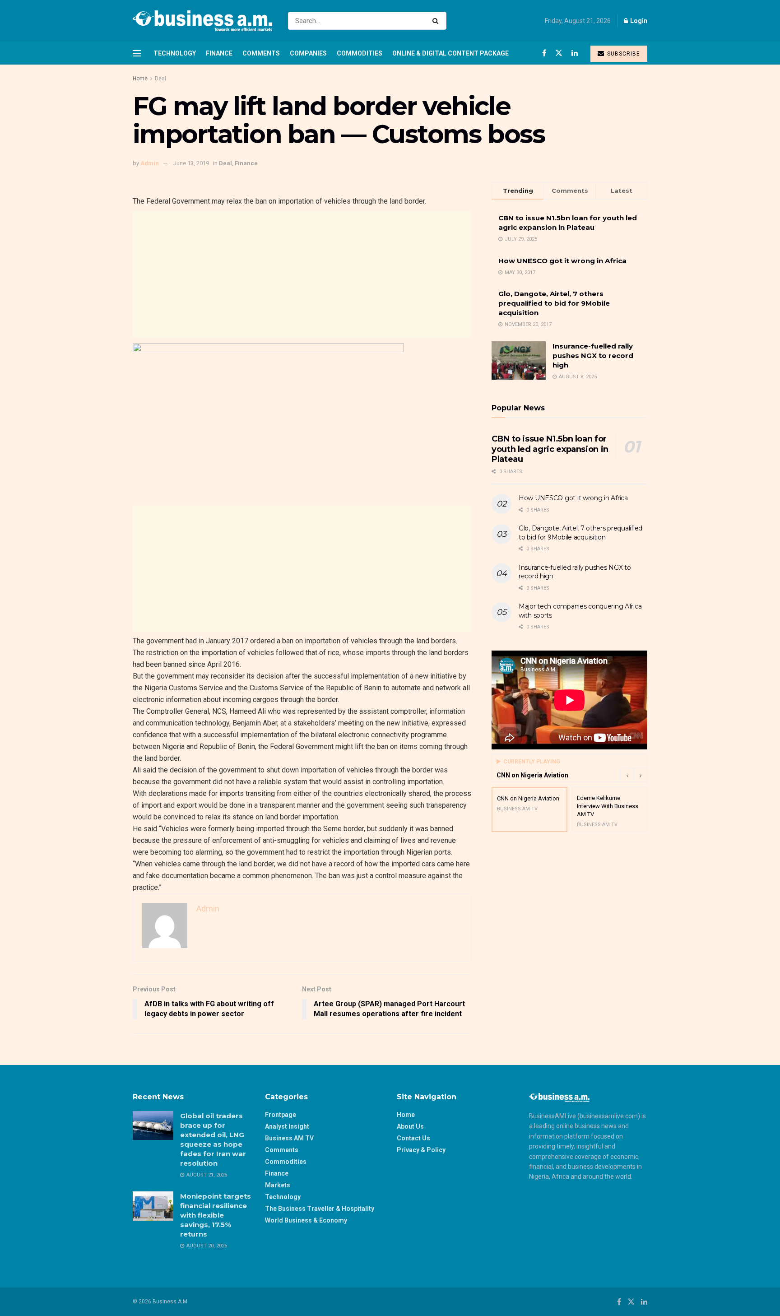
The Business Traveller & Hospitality (319, 1208)
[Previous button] (627, 775)
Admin (149, 163)
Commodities (359, 53)
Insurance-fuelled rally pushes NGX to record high (592, 355)
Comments (261, 53)
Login (638, 20)
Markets (277, 1185)
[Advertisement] (302, 274)
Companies (308, 53)
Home (140, 78)
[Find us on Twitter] (558, 53)
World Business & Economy (306, 1220)
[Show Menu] (137, 53)
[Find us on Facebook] (544, 53)
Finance (219, 53)
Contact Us (413, 1138)
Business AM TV (289, 1138)
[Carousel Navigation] (633, 775)
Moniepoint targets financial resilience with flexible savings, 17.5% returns (215, 1215)
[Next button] (640, 775)
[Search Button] (437, 21)
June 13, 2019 (191, 163)
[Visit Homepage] (202, 20)
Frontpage (280, 1114)
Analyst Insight (287, 1126)
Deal (160, 78)
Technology (174, 53)
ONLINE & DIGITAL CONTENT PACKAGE (450, 53)
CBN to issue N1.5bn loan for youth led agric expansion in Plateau (550, 449)
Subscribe (622, 54)
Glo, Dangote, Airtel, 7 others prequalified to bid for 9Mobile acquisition (554, 303)
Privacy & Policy (421, 1149)
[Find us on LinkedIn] (574, 53)
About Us (410, 1126)
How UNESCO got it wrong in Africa (562, 260)
